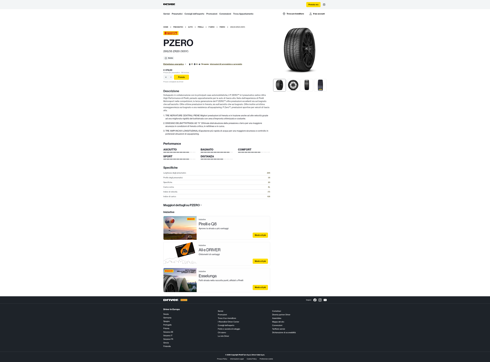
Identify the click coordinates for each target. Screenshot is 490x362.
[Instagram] (320, 300)
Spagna (166, 321)
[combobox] (165, 77)
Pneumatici (177, 14)
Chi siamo (222, 332)
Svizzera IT (167, 335)
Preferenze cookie (266, 359)
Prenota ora (313, 4)
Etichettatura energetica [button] (173, 64)
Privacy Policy (222, 359)
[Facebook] (314, 300)
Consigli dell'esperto (194, 14)
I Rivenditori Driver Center (228, 322)
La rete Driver (223, 336)
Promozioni (211, 14)
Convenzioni (225, 14)
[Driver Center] (169, 4)
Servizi (166, 14)
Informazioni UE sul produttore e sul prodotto (226, 64)
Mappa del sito (278, 322)
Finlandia (167, 346)
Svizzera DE (168, 332)
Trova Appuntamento (243, 14)
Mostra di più (260, 235)
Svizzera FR (168, 339)
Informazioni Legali (237, 359)
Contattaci (276, 311)
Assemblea (276, 318)
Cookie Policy (252, 359)
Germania (167, 318)
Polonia (166, 328)
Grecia (166, 343)
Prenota (181, 77)
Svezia (166, 314)
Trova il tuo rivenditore (227, 318)
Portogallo (167, 325)
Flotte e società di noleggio (229, 329)
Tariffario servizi (278, 329)
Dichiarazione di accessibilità (284, 332)
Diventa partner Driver (281, 315)
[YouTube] (325, 300)
